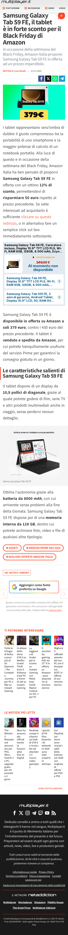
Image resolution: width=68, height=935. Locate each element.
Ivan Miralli (20, 70)
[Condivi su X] (48, 79)
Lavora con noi (33, 879)
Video (62, 8)
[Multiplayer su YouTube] (47, 813)
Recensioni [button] (34, 8)
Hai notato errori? (17, 572)
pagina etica (54, 610)
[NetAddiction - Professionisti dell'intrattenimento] (42, 895)
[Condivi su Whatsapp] (55, 79)
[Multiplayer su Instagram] (27, 813)
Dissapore (40, 902)
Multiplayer (9, 902)
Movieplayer (25, 902)
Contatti (56, 876)
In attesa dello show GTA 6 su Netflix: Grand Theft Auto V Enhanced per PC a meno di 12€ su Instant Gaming (21, 667)
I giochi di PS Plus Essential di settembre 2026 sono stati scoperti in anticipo (46, 747)
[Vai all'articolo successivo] (3, 593)
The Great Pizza (22, 907)
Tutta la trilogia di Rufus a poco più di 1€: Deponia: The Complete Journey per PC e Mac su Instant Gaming (9, 669)
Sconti (12, 548)
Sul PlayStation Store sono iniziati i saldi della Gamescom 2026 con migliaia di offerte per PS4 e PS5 (58, 753)
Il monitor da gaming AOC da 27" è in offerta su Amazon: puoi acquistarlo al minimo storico (46, 667)
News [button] (51, 8)
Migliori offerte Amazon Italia (29, 557)
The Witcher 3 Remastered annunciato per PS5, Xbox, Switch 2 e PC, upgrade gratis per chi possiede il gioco (9, 755)
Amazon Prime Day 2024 (43, 548)
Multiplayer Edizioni (44, 907)
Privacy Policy (46, 872)
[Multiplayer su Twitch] (40, 813)
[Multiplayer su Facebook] (14, 813)
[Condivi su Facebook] (41, 79)
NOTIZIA (7, 70)
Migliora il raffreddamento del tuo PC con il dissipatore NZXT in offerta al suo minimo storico (58, 666)
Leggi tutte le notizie (50, 788)
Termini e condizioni (16, 876)
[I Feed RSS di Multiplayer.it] (53, 813)
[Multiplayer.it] (16, 2)
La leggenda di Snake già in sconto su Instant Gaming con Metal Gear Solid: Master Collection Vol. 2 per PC (34, 673)
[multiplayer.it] (34, 805)
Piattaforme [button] (13, 8)
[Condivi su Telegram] (62, 79)
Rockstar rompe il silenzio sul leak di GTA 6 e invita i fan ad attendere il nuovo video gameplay (34, 749)
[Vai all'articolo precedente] (64, 593)
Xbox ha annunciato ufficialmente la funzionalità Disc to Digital (21, 744)
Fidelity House (55, 902)
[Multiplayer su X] (21, 813)
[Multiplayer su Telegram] (34, 813)
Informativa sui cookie (25, 872)
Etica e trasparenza (39, 876)
